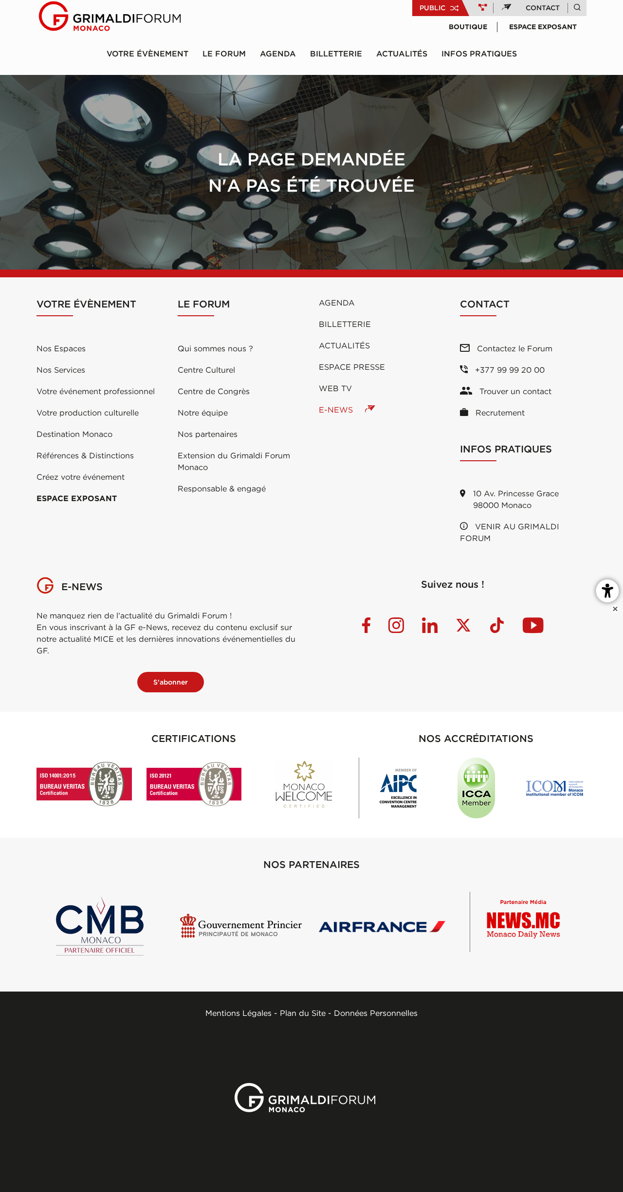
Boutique (468, 26)
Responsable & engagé (222, 488)
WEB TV (335, 388)
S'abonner (170, 682)
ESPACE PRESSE (352, 367)
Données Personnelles (376, 1013)
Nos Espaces (61, 348)
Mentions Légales (238, 1013)
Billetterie (336, 53)
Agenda (278, 53)
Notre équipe (203, 412)
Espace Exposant (543, 26)
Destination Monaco (74, 434)
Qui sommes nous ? (215, 348)
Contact (543, 7)
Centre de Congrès (214, 391)
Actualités (401, 53)
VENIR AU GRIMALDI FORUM (509, 532)
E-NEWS (337, 410)
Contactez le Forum (513, 348)
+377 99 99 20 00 (509, 370)
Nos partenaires (208, 434)
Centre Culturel (206, 370)
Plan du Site (303, 1013)
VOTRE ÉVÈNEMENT (147, 53)
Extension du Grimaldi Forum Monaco (234, 461)
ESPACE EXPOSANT (77, 498)
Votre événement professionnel (96, 391)
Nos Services (61, 370)
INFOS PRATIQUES (479, 53)
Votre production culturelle (88, 412)
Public (432, 7)
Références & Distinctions (85, 455)
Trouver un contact (514, 391)
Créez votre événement (81, 477)
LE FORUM (224, 53)
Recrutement (499, 412)
